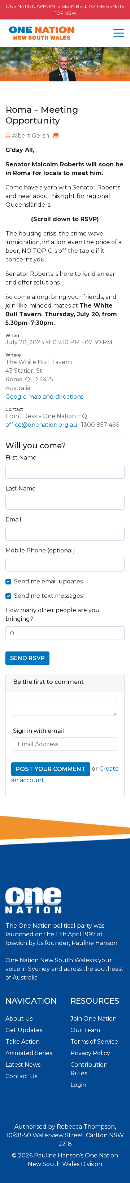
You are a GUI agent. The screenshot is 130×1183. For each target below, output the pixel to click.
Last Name (20, 488)
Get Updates (23, 1030)
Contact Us (21, 1076)
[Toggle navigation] (118, 33)
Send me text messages (48, 595)
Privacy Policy (90, 1053)
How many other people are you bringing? (52, 614)
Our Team (85, 1030)
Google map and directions (44, 396)
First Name (20, 457)
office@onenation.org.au (41, 424)
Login (78, 1084)
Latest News (22, 1064)
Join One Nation (93, 1018)
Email (13, 519)
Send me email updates (48, 581)
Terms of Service (94, 1041)
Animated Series (28, 1053)
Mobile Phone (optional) (40, 550)
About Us (18, 1018)
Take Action (22, 1041)
